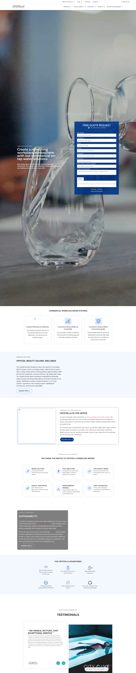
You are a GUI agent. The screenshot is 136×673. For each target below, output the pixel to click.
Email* (79, 143)
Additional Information (83, 169)
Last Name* (80, 138)
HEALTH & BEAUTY (79, 6)
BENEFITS (100, 6)
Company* (80, 153)
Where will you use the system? (86, 163)
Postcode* (80, 158)
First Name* (80, 132)
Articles (87, 1)
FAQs (78, 1)
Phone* (79, 148)
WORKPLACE (90, 6)
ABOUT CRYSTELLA (67, 1)
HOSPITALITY (67, 6)
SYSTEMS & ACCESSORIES (114, 6)
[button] (58, 663)
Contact (95, 1)
